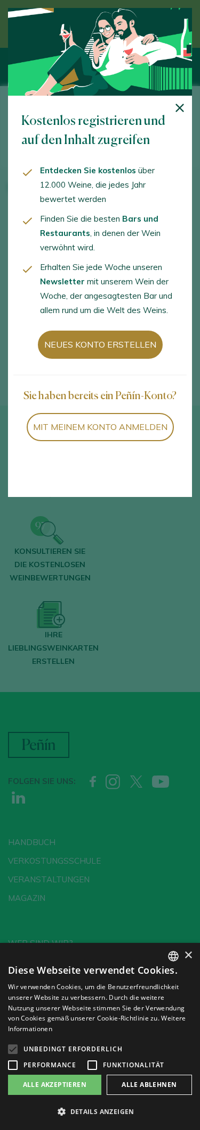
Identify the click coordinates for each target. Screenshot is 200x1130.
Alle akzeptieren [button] (54, 1084)
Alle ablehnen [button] (149, 1084)
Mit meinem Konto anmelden (100, 426)
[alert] (100, 1036)
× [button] (188, 955)
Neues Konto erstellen (100, 344)
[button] (100, 1112)
